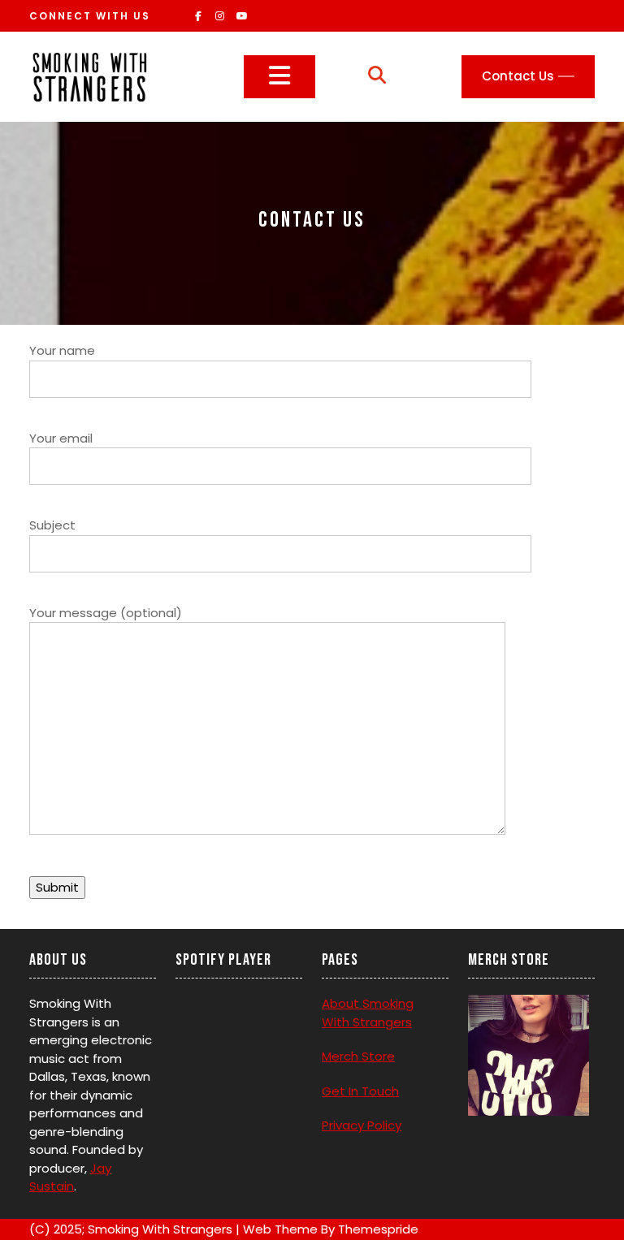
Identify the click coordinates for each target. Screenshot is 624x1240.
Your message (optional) (105, 612)
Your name (62, 350)
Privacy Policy (361, 1125)
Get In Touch (360, 1091)
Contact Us (518, 75)
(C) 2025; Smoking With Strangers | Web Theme (173, 1229)
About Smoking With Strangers (368, 1012)
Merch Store (358, 1056)
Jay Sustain (70, 1177)
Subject (52, 525)
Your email (61, 438)
